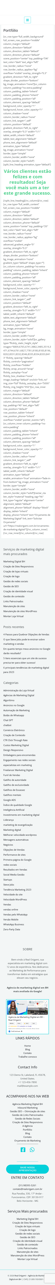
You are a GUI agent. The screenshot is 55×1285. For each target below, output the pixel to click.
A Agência (27, 1125)
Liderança (8, 819)
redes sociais (10, 864)
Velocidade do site (12, 894)
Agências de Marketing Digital (18, 695)
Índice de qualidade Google (17, 804)
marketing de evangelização (18, 824)
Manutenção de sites (14, 606)
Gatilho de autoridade (14, 779)
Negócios (8, 844)
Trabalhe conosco (27, 1056)
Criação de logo (11, 576)
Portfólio (27, 1129)
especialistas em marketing (17, 765)
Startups (7, 879)
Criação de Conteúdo (14, 735)
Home (27, 1045)
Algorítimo (8, 700)
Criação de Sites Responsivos (18, 566)
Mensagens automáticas (16, 839)
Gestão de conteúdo (13, 596)
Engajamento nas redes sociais (19, 760)
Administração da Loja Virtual (18, 690)
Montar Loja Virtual (13, 616)
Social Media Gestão (13, 874)
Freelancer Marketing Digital (18, 770)
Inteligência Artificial (13, 809)
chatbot (7, 725)
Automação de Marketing (16, 710)
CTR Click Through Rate (15, 740)
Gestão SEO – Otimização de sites (27, 1111)
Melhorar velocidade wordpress (20, 834)
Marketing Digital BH (14, 561)
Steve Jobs (8, 884)
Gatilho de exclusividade (16, 784)
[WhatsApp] (32, 1149)
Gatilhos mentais (12, 794)
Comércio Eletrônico (14, 730)
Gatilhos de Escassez (14, 789)
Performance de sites (14, 854)
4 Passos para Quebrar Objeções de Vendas (26, 634)
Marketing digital (12, 829)
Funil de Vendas (11, 775)
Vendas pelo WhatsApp (15, 914)
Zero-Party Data (11, 929)
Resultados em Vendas (15, 869)
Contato (27, 1053)
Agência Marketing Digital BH (27, 1104)
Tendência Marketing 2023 (17, 889)
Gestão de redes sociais (15, 581)
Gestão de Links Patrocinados (27, 1114)
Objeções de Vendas (14, 849)
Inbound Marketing (28, 1107)
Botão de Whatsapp (13, 715)
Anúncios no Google (13, 705)
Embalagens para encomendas (19, 755)
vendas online (10, 909)
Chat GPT (8, 720)
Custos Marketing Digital (16, 745)
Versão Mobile (10, 919)
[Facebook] (23, 1149)
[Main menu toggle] (27, 20)
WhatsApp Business (13, 924)
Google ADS (9, 799)
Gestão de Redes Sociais (27, 1118)
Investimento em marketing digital (21, 814)
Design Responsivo (13, 750)
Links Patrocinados (13, 601)
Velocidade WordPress (15, 899)
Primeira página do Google (17, 859)
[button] (27, 1169)
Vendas (7, 904)
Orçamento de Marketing (27, 1140)
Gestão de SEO (11, 586)
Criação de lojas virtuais (15, 571)
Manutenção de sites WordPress (20, 611)
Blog (27, 1049)
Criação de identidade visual (18, 591)
